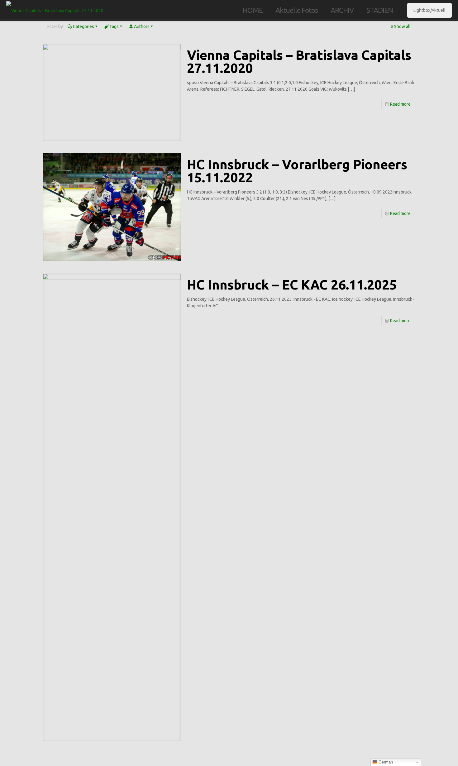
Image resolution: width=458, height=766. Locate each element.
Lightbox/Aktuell (429, 10)
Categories (83, 26)
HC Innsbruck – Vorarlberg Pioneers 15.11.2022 (297, 171)
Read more (400, 104)
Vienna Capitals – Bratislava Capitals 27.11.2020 (299, 61)
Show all (402, 26)
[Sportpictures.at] (54, 10)
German (385, 762)
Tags (114, 26)
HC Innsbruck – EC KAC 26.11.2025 (292, 284)
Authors (142, 26)
